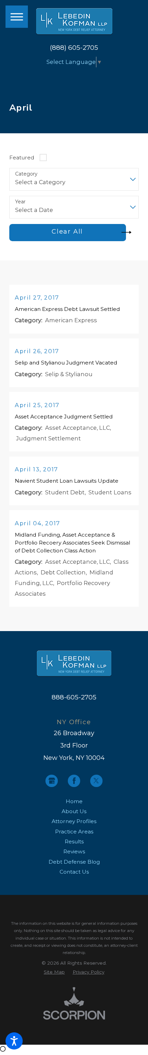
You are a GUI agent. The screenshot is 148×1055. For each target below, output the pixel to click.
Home (74, 801)
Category (26, 174)
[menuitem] (74, 801)
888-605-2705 (74, 697)
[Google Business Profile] (51, 781)
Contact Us (74, 871)
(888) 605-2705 (74, 48)
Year (20, 202)
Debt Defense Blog (74, 861)
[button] (14, 1041)
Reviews (74, 851)
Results (74, 841)
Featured (21, 157)
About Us (74, 811)
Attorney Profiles (74, 821)
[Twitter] (96, 781)
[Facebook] (74, 781)
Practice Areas (74, 831)
